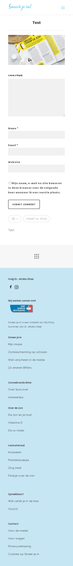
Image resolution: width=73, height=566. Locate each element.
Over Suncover (18, 389)
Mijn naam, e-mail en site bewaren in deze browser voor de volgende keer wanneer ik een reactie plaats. (35, 188)
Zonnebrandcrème (19, 382)
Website (14, 162)
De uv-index (16, 430)
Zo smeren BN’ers (19, 367)
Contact (13, 523)
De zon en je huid (20, 414)
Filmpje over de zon (21, 475)
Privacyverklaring (19, 546)
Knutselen (14, 452)
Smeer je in (15, 337)
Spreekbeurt (16, 494)
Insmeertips (15, 397)
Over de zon (15, 408)
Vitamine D (15, 422)
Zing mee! (14, 468)
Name (13, 129)
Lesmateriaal (16, 445)
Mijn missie (15, 344)
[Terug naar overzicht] (36, 255)
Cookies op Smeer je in (23, 554)
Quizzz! (13, 508)
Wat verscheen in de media (26, 359)
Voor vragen (16, 538)
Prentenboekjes (18, 460)
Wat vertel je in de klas (23, 501)
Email (13, 145)
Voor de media (18, 530)
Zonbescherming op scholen (27, 352)
